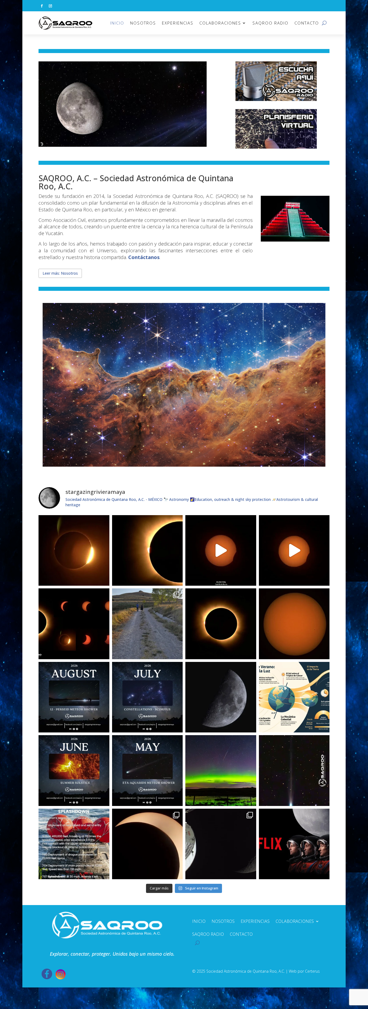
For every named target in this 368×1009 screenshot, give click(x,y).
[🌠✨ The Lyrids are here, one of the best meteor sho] (220, 770)
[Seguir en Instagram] (50, 6)
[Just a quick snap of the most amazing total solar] (220, 623)
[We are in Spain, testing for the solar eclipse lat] (294, 623)
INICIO (117, 23)
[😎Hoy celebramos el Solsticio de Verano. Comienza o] (294, 697)
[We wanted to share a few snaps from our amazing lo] (147, 623)
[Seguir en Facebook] (42, 6)
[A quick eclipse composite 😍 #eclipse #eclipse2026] (74, 623)
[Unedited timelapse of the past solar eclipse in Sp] (294, 550)
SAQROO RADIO (270, 23)
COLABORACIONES (220, 23)
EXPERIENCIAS (177, 23)
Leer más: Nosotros (60, 273)
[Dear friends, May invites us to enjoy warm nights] (147, 770)
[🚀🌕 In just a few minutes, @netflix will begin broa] (294, 844)
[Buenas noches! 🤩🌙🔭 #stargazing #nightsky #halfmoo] (220, 697)
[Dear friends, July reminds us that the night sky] (147, 697)
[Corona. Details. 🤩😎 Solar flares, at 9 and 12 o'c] (147, 550)
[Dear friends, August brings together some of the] (74, 697)
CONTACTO (306, 23)
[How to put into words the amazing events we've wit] (220, 844)
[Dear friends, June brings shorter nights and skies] (74, 770)
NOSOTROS (143, 23)
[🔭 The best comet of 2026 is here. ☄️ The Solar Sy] (294, 770)
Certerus (312, 971)
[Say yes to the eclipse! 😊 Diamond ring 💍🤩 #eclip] (74, 550)
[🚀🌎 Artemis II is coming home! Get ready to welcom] (74, 844)
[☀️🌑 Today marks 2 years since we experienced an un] (147, 844)
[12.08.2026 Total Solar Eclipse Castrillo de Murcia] (220, 550)
